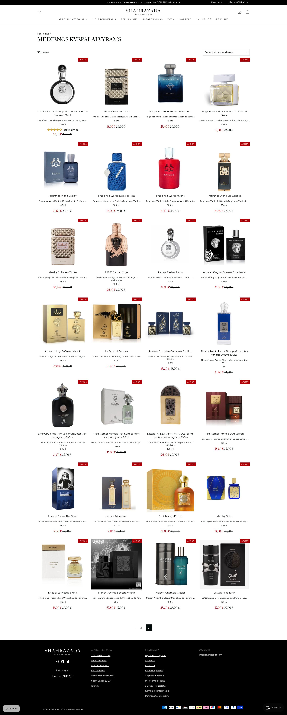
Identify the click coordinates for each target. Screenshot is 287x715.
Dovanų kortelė (179, 19)
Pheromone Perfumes (103, 675)
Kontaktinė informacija (157, 690)
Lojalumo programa (155, 655)
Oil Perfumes (98, 670)
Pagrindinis (43, 34)
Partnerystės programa (157, 696)
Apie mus (222, 19)
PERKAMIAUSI (130, 19)
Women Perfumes (100, 655)
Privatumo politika (155, 680)
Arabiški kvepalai (71, 19)
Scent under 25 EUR (101, 680)
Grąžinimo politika (154, 675)
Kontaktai (150, 665)
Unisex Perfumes (100, 665)
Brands (95, 686)
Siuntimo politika (154, 670)
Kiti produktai (103, 19)
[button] (54, 129)
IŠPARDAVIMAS (153, 19)
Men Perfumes (99, 660)
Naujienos (203, 19)
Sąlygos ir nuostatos (156, 686)
